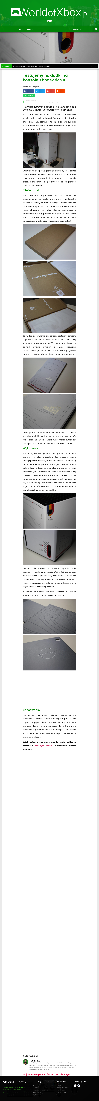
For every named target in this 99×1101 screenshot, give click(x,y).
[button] (28, 91)
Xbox (72, 102)
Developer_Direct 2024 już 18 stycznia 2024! (27, 66)
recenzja (56, 102)
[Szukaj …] (96, 29)
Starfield (67, 102)
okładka (45, 102)
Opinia (50, 102)
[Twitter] (51, 21)
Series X (61, 102)
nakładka (32, 102)
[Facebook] (48, 21)
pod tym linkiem (43, 745)
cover (27, 102)
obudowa (39, 102)
